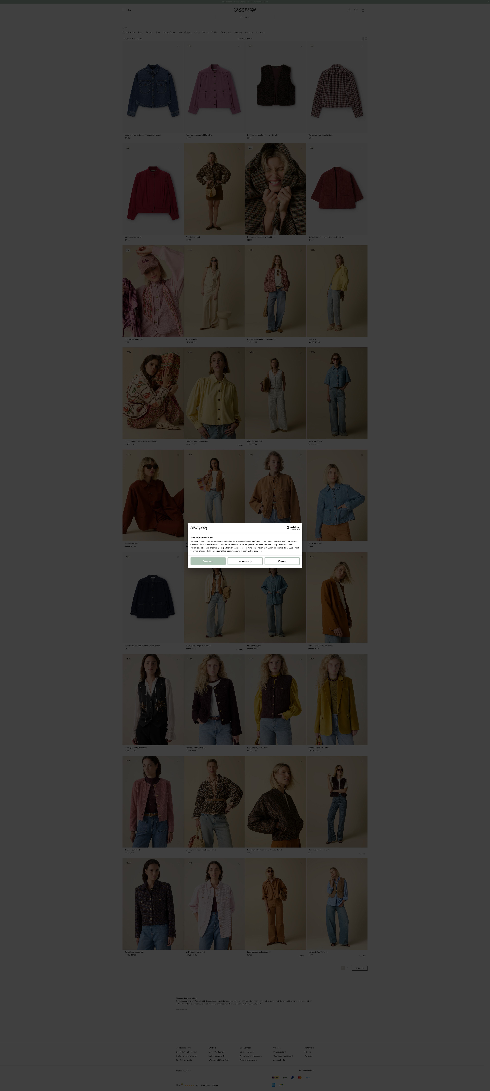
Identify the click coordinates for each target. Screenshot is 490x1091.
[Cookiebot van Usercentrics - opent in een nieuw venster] (288, 528)
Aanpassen (243, 561)
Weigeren (282, 561)
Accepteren (208, 561)
